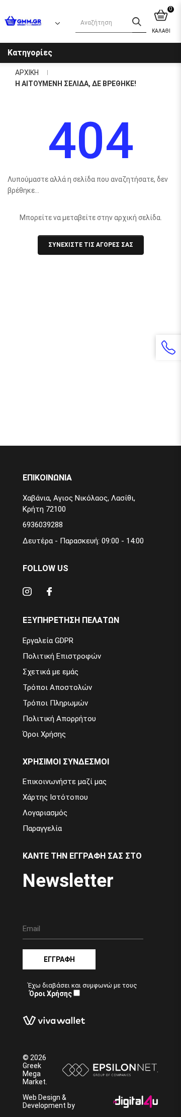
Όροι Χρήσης (44, 734)
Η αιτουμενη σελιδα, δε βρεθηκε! (75, 84)
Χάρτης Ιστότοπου (55, 797)
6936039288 (43, 524)
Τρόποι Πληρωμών (55, 703)
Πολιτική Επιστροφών (62, 656)
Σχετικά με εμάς (50, 671)
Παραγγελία (42, 828)
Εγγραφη (59, 959)
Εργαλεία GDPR (48, 640)
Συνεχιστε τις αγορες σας (90, 244)
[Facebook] (49, 593)
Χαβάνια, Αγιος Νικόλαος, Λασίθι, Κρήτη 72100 (79, 504)
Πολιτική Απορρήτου (59, 718)
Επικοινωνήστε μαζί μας (65, 781)
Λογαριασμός (45, 812)
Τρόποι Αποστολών (57, 687)
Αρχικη (27, 72)
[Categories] (167, 51)
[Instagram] (27, 593)
